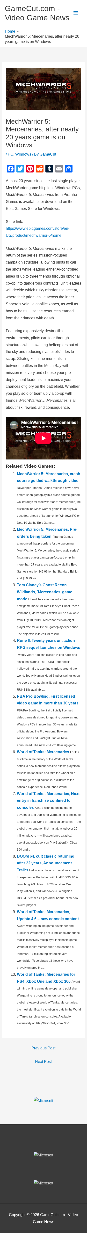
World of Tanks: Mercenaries (43, 752)
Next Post (43, 1062)
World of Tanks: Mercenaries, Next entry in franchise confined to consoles (48, 801)
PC (10, 154)
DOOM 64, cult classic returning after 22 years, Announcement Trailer (45, 863)
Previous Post (43, 1048)
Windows (23, 154)
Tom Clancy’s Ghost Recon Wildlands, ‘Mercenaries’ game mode (44, 592)
